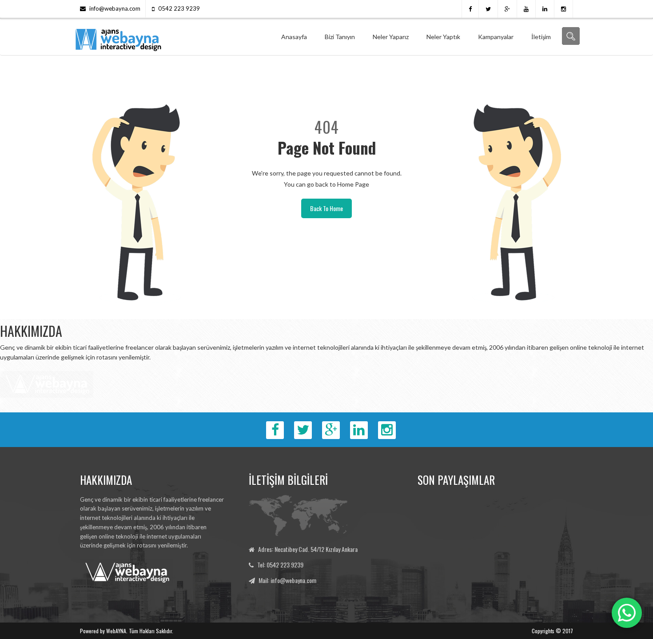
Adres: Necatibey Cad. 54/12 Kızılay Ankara (308, 549)
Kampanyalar (496, 36)
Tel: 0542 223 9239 (280, 564)
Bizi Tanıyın (340, 36)
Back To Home (326, 208)
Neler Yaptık (443, 36)
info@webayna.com (114, 8)
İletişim (541, 36)
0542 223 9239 (179, 8)
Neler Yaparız (391, 36)
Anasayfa (294, 36)
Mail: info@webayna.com (287, 580)
